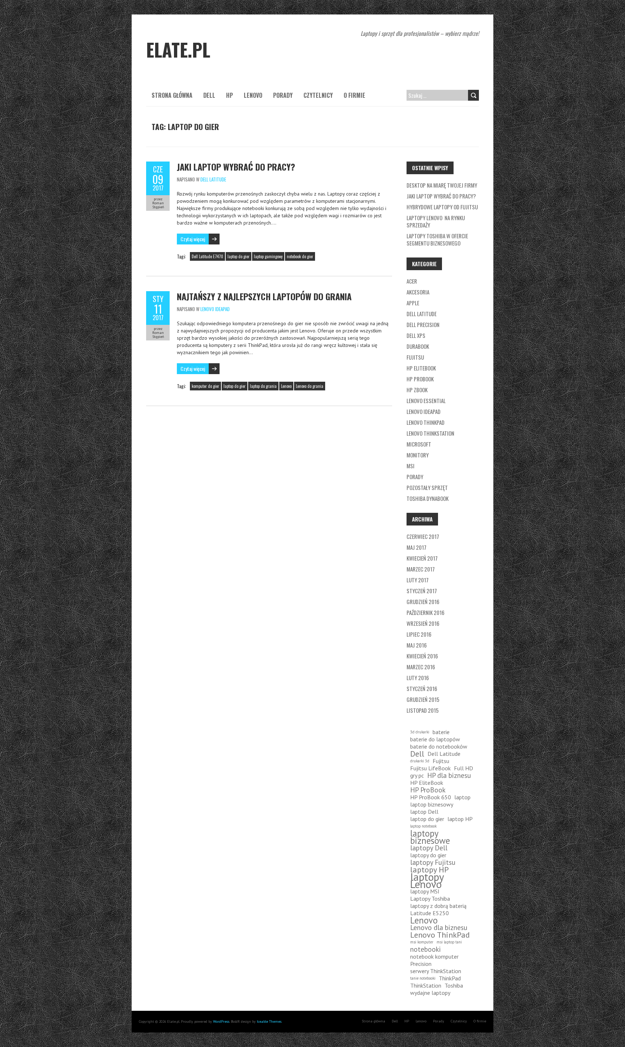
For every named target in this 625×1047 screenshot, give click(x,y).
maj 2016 (417, 645)
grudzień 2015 (423, 699)
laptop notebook (423, 826)
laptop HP (460, 818)
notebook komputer (434, 956)
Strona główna (172, 95)
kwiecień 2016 (422, 656)
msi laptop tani (449, 942)
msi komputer (421, 942)
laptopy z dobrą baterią (438, 905)
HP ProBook (420, 379)
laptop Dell (424, 811)
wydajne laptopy (430, 992)
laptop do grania (263, 386)
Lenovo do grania (309, 386)
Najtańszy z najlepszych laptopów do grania (264, 296)
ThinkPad (450, 978)
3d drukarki (419, 731)
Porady (283, 95)
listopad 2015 (423, 710)
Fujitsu (415, 357)
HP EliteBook (421, 368)
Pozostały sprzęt (427, 487)
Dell (209, 95)
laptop (462, 797)
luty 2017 (418, 580)
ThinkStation (425, 985)
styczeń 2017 (422, 591)
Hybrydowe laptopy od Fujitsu (442, 207)
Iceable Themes (269, 1021)
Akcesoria (418, 292)
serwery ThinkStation (435, 971)
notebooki (425, 949)
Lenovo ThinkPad (426, 422)
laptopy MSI (424, 891)
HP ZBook (417, 390)
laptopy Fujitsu (432, 862)
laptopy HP (429, 869)
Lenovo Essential (426, 401)
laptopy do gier (428, 855)
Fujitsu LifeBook (430, 768)
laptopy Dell (428, 847)
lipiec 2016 (419, 634)
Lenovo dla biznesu (438, 927)
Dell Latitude (213, 179)
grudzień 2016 (423, 602)
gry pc (417, 775)
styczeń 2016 (422, 688)
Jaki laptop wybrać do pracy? (236, 166)
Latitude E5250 (429, 913)
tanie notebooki (422, 978)
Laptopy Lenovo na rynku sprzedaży (436, 221)
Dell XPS (416, 335)
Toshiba (454, 985)
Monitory (418, 455)
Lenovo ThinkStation (430, 433)
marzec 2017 (421, 569)
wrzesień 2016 (423, 623)
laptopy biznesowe (430, 837)
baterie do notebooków (438, 746)
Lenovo (253, 95)
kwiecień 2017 (422, 558)
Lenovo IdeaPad (215, 309)
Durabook (418, 346)
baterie (441, 732)
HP (229, 95)
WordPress (221, 1021)
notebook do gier (300, 256)
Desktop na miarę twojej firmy (442, 185)
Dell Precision (423, 324)
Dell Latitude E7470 (207, 256)
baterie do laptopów (435, 739)
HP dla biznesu (449, 775)
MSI (410, 466)
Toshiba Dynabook (427, 498)
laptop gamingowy (268, 256)
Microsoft (419, 444)
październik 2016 (426, 612)
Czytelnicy (318, 95)
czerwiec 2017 (423, 536)
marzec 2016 (421, 667)
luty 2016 (418, 678)
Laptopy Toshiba (430, 898)
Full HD (463, 768)
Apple (413, 303)
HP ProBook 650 (430, 797)
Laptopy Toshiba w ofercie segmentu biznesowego (437, 239)
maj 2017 (416, 547)
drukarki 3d (419, 760)
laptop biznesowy (431, 804)
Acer (412, 281)
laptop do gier (239, 256)
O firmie (354, 95)
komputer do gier (205, 386)
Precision (420, 963)
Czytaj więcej (192, 239)
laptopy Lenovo (427, 880)
